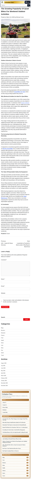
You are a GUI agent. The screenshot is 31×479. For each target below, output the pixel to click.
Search (3, 317)
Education (3, 332)
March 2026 (3, 375)
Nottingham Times (9, 2)
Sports (2, 352)
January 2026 (4, 380)
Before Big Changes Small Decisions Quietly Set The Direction (14, 422)
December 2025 (4, 383)
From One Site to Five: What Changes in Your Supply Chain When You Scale (15, 419)
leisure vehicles (25, 102)
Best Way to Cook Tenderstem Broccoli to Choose (12, 448)
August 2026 (3, 363)
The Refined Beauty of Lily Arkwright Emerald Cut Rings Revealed (15, 432)
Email (3, 286)
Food (2, 337)
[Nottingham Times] (2, 2)
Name (3, 279)
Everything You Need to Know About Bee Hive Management (14, 429)
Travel (8, 233)
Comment (4, 259)
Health (2, 340)
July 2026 (3, 365)
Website (3, 293)
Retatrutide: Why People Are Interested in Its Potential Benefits (14, 425)
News (2, 347)
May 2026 (3, 370)
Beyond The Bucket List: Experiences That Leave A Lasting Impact (15, 427)
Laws (2, 345)
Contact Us (5, 405)
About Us (4, 402)
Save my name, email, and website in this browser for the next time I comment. (16, 301)
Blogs (2, 327)
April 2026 (3, 373)
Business (3, 330)
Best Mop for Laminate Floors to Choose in (11, 450)
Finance (2, 335)
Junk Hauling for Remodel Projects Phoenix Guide (12, 438)
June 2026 (3, 368)
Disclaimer (4, 409)
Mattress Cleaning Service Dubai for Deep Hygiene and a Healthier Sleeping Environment (15, 442)
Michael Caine (20, 17)
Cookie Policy (5, 412)
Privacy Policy (5, 407)
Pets (2, 350)
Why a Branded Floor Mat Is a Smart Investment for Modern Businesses (14, 445)
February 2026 (4, 378)
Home (2, 342)
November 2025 (4, 385)
